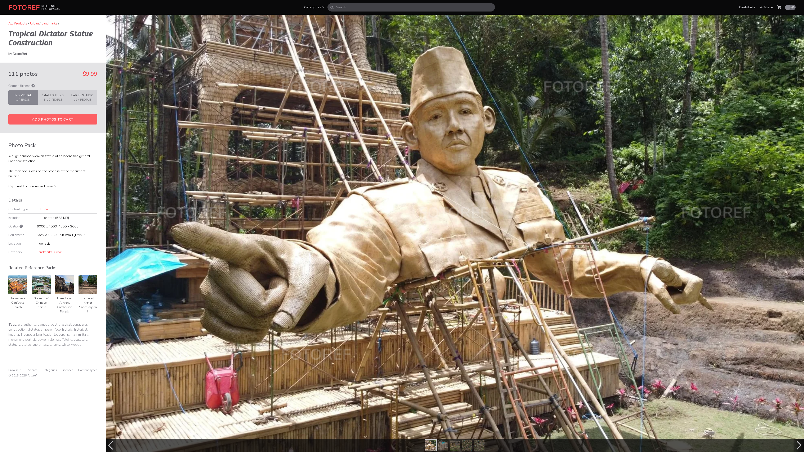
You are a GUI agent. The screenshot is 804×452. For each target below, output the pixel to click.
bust (54, 324)
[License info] (33, 85)
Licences (67, 370)
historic (67, 329)
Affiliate (766, 7)
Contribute (747, 7)
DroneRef (20, 53)
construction (17, 329)
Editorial (43, 209)
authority (29, 324)
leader (48, 334)
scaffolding (64, 339)
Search (32, 370)
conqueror (80, 324)
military (83, 334)
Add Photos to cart (52, 119)
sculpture (80, 339)
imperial (14, 334)
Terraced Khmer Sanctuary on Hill (88, 304)
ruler (51, 339)
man (74, 334)
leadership (61, 334)
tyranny (55, 344)
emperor (47, 329)
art (20, 324)
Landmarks (49, 23)
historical (80, 329)
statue (26, 344)
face (57, 329)
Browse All (15, 370)
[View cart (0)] (779, 7)
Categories (313, 7)
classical (65, 324)
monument (16, 339)
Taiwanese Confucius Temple (17, 302)
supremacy (40, 344)
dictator (33, 329)
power (42, 339)
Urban (34, 23)
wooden (77, 344)
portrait (30, 339)
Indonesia (28, 334)
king (39, 334)
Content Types (87, 370)
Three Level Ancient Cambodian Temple (64, 304)
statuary (14, 344)
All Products (17, 23)
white (66, 344)
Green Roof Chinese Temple (41, 302)
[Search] (332, 7)
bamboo (43, 324)
